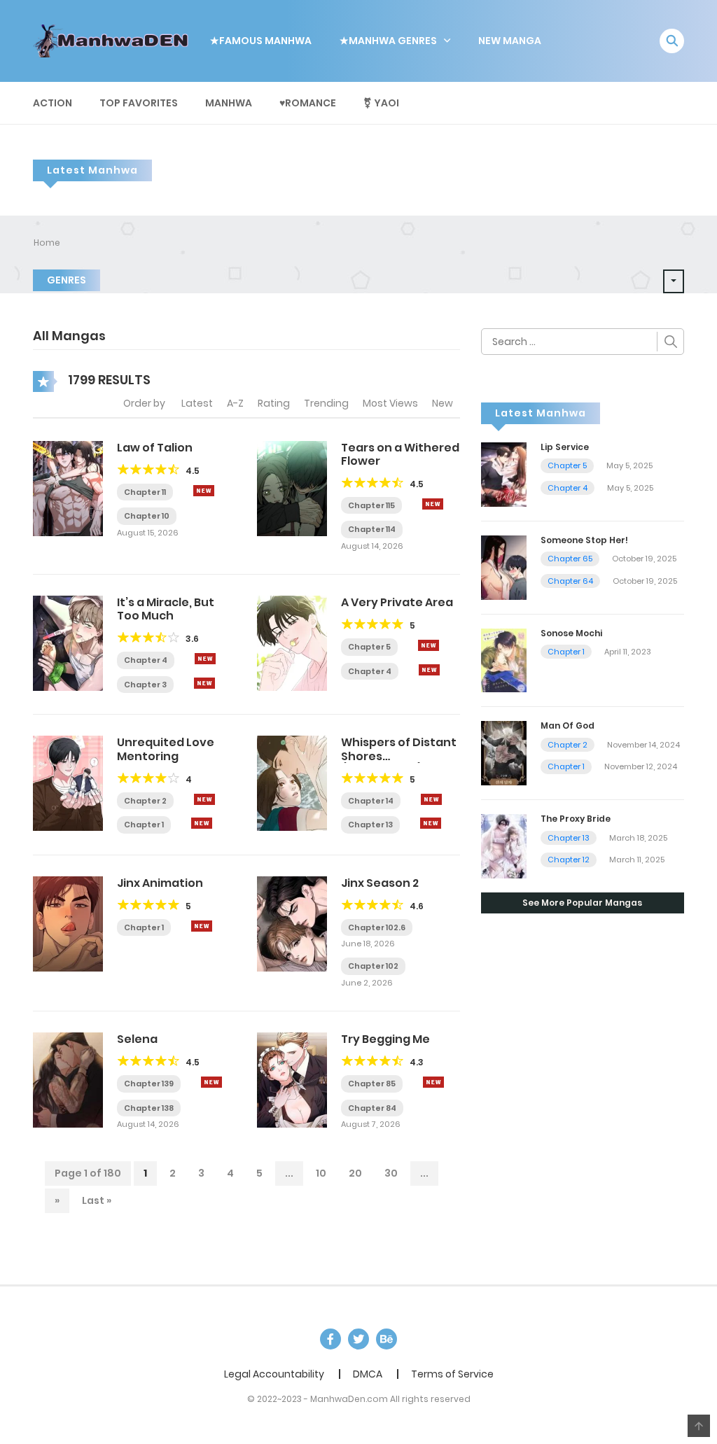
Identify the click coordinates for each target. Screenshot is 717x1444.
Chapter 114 (372, 529)
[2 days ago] (432, 504)
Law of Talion (155, 448)
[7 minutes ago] (203, 490)
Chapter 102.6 (376, 927)
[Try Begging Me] (292, 1079)
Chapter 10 (146, 515)
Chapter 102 (373, 966)
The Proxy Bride (576, 819)
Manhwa (228, 103)
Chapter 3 (145, 684)
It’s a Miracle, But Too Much (165, 609)
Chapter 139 (149, 1083)
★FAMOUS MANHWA (261, 41)
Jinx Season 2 (380, 883)
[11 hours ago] (205, 658)
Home (47, 242)
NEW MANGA (509, 41)
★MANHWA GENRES (388, 41)
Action (52, 103)
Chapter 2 (145, 800)
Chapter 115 (371, 505)
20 (355, 1173)
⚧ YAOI (381, 103)
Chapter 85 (372, 1083)
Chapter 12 (569, 859)
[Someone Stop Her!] (504, 566)
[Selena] (68, 1079)
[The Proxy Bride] (504, 846)
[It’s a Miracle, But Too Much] (68, 643)
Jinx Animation (160, 883)
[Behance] (386, 1339)
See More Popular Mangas (582, 903)
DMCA (367, 1374)
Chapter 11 (145, 492)
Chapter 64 (570, 581)
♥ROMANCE (307, 103)
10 (321, 1173)
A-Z (235, 403)
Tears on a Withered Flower (400, 454)
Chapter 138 (149, 1108)
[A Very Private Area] (292, 643)
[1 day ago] (433, 1082)
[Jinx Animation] (68, 923)
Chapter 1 (144, 824)
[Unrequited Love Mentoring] (68, 783)
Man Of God (567, 725)
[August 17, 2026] (204, 683)
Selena (137, 1039)
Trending (326, 403)
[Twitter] (358, 1339)
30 (391, 1173)
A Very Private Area (397, 602)
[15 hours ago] (201, 926)
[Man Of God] (504, 752)
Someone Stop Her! (584, 540)
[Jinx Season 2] (292, 923)
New (442, 403)
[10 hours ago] (428, 645)
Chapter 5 (369, 646)
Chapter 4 (145, 660)
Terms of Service (452, 1374)
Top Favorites (138, 103)
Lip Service (565, 447)
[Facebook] (330, 1339)
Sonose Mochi (571, 633)
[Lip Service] (504, 474)
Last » (96, 1200)
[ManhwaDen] (114, 40)
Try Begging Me (385, 1039)
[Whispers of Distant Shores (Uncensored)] (292, 783)
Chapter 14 (371, 800)
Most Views (390, 403)
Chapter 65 (570, 558)
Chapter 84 (372, 1108)
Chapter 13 (370, 824)
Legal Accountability (274, 1374)
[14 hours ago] (204, 799)
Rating (274, 403)
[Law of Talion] (68, 487)
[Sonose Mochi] (504, 659)
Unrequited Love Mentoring (165, 749)
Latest (197, 403)
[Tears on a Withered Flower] (292, 487)
